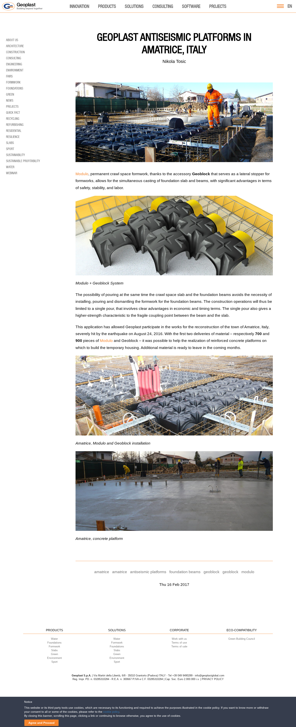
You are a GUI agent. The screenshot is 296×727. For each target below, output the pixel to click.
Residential (13, 131)
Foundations (14, 88)
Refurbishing (15, 125)
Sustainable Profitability (23, 161)
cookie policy (111, 711)
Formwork (13, 82)
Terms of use (179, 642)
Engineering (14, 64)
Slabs (10, 143)
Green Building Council (241, 638)
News (9, 100)
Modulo (82, 174)
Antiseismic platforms (148, 572)
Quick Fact (13, 113)
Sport (10, 149)
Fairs (9, 76)
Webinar (11, 173)
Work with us (179, 638)
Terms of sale (179, 646)
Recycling (12, 119)
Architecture (15, 46)
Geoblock (211, 572)
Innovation (79, 6)
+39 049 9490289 (182, 675)
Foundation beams (185, 572)
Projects (217, 6)
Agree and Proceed (41, 722)
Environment (14, 70)
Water (10, 167)
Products (107, 6)
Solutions (134, 6)
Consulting (162, 6)
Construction (15, 52)
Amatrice (101, 572)
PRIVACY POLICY (213, 679)
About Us (12, 40)
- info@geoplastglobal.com (208, 675)
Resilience (13, 137)
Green (10, 94)
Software (191, 6)
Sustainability (15, 155)
